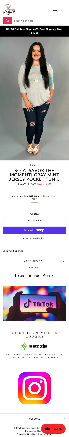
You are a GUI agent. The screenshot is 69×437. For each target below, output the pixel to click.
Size (34, 199)
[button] (34, 196)
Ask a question (34, 261)
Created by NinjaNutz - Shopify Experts (34, 434)
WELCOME (34, 419)
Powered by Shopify (34, 431)
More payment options (34, 238)
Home (33, 164)
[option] (34, 31)
